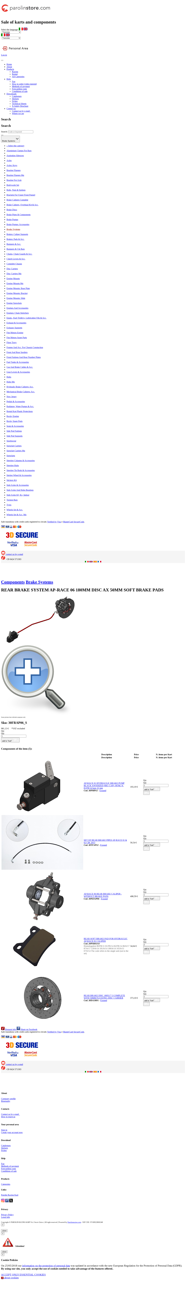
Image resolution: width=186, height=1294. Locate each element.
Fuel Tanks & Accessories (18, 362)
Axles (9, 160)
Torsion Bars (12, 500)
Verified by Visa (54, 522)
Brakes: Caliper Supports (17, 234)
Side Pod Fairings (14, 431)
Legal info (5, 1217)
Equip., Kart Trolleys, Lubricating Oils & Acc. (26, 318)
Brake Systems (9, 141)
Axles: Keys (12, 165)
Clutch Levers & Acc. (16, 259)
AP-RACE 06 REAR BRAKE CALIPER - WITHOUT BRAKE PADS (103, 895)
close (4, 1231)
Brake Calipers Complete (17, 200)
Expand (103, 790)
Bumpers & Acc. (14, 244)
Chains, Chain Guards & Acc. (19, 254)
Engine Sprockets (14, 303)
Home (9, 64)
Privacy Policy (7, 1215)
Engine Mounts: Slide (16, 298)
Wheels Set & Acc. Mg (16, 515)
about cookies (11, 1277)
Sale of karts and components (28, 22)
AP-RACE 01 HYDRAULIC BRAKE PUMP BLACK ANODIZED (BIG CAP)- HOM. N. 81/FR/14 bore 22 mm (104, 785)
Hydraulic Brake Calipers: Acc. (20, 387)
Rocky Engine (13, 416)
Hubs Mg (11, 382)
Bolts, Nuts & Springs (16, 190)
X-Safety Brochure (20, 106)
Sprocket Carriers (14, 446)
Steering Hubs (13, 465)
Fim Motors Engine (15, 332)
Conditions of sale (20, 91)
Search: (4, 131)
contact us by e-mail (14, 554)
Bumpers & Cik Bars (16, 249)
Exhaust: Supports (14, 328)
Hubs (9, 377)
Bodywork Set (13, 185)
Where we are (18, 113)
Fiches (15, 101)
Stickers (15, 99)
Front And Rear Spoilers (17, 352)
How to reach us (8, 1117)
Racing (15, 72)
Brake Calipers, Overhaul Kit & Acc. (22, 205)
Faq (13, 81)
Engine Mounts (13, 278)
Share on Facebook (28, 1029)
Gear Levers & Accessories (18, 372)
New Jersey (12, 396)
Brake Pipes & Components (19, 214)
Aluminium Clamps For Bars (19, 150)
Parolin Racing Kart (9, 1195)
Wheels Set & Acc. (15, 510)
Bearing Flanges (14, 170)
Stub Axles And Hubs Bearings (20, 490)
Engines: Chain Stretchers (18, 313)
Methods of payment (21, 86)
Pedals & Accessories (16, 401)
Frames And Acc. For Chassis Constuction (25, 347)
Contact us (11, 108)
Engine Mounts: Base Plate (18, 288)
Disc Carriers (12, 269)
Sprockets (11, 455)
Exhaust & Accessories (16, 323)
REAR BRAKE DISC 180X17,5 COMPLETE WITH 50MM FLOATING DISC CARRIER (104, 996)
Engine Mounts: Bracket (17, 293)
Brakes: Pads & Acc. (15, 239)
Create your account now (12, 1132)
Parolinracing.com (74, 1222)
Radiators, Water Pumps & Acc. (20, 406)
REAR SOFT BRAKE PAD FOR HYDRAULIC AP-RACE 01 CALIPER (105, 940)
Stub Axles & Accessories (18, 485)
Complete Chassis (14, 264)
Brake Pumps (12, 219)
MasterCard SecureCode (73, 522)
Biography (5, 1101)
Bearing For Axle (14, 180)
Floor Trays (11, 342)
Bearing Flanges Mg (15, 175)
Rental (15, 74)
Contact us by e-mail (21, 111)
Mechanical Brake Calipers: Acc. (21, 392)
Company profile (8, 1099)
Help (9, 79)
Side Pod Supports (14, 436)
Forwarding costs (19, 89)
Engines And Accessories (17, 308)
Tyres (9, 505)
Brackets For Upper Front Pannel (21, 195)
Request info (11, 1029)
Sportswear (11, 441)
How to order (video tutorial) (24, 84)
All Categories (18, 76)
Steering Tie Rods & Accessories (21, 470)
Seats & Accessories (15, 426)
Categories (5, 1184)
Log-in (4, 55)
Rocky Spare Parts (14, 421)
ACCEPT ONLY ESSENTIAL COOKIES (23, 1274)
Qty (2, 731)
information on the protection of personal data (46, 1265)
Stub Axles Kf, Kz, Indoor (18, 495)
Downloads (11, 94)
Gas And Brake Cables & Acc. (20, 367)
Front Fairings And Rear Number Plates (24, 357)
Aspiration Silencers (15, 155)
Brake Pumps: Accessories (18, 224)
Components (13, 581)
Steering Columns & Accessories (21, 460)
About (9, 67)
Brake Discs (12, 210)
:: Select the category (15, 146)
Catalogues (17, 96)
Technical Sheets (19, 103)
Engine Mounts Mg (15, 283)
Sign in (4, 1130)
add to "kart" (7, 741)
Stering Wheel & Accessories (19, 475)
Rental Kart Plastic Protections (20, 411)
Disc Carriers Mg (14, 273)
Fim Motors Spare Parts (17, 337)
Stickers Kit (12, 480)
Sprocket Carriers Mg (16, 451)
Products (10, 69)
